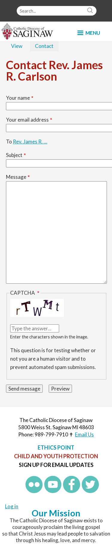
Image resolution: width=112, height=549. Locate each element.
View (16, 46)
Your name (18, 98)
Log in (11, 506)
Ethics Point (56, 447)
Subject (14, 155)
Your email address (27, 120)
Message (16, 177)
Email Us (84, 434)
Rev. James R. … (30, 141)
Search (91, 11)
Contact (47, 47)
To (9, 141)
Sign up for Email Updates (56, 465)
